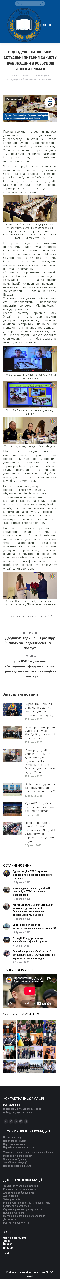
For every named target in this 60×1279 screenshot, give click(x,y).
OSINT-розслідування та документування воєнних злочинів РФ (40, 787)
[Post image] (12, 709)
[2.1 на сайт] (36, 1039)
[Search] (41, 3)
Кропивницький (14, 99)
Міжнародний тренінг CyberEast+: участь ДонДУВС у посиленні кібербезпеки (40, 732)
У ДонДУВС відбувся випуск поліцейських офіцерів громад (40, 806)
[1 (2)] (23, 1053)
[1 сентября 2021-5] (10, 1066)
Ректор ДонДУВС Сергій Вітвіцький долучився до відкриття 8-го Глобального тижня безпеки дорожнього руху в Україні (40, 761)
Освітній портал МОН (15, 1237)
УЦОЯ (6, 1252)
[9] (50, 1053)
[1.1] (36, 1053)
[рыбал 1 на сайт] (50, 1026)
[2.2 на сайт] (50, 1039)
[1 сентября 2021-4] (23, 1066)
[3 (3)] (10, 1053)
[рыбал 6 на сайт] (23, 1026)
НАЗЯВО (8, 1244)
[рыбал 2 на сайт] (23, 1039)
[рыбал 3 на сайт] (10, 1039)
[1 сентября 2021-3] (36, 1066)
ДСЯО (6, 1241)
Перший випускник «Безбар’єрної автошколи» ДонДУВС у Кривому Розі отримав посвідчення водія (40, 832)
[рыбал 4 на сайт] (10, 1026)
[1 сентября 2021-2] (50, 1066)
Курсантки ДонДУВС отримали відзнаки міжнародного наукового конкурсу (39, 709)
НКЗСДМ (8, 1247)
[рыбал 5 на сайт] (36, 1026)
